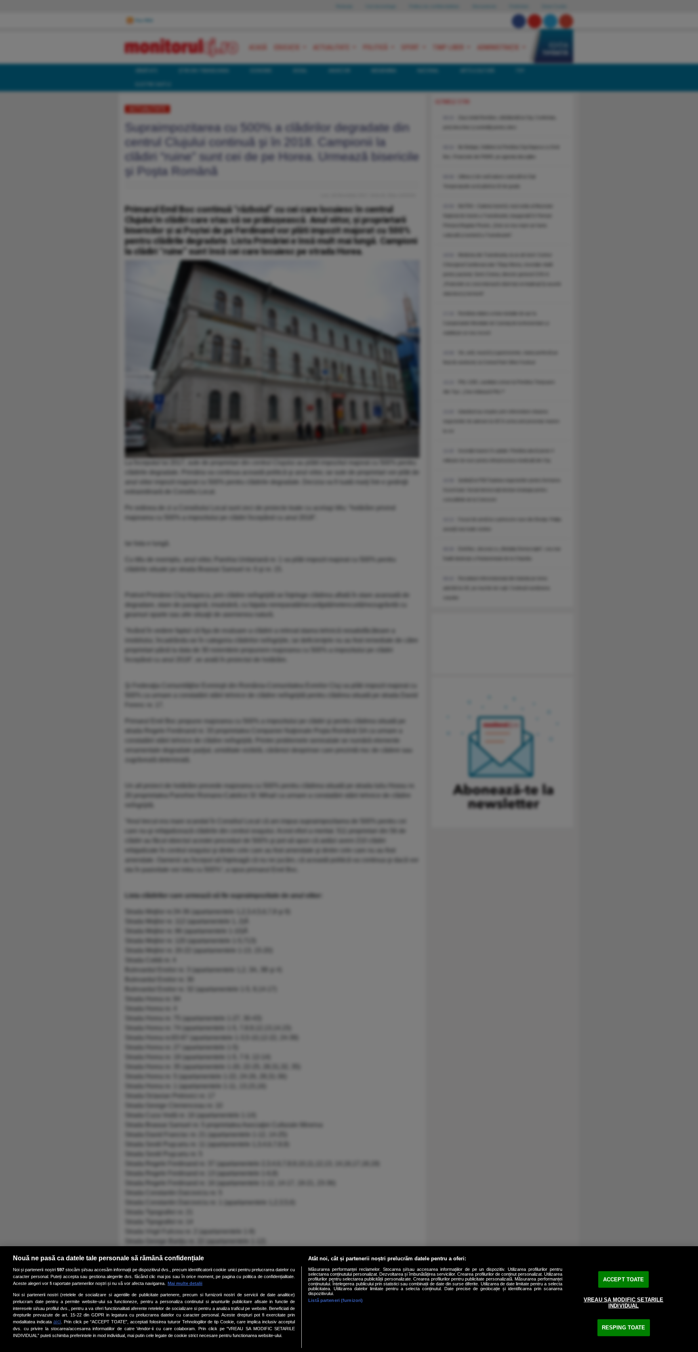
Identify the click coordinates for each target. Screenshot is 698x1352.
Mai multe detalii (185, 1283)
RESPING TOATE (623, 1328)
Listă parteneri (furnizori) (335, 1300)
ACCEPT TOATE (623, 1279)
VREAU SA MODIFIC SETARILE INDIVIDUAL (623, 1302)
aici (57, 1322)
